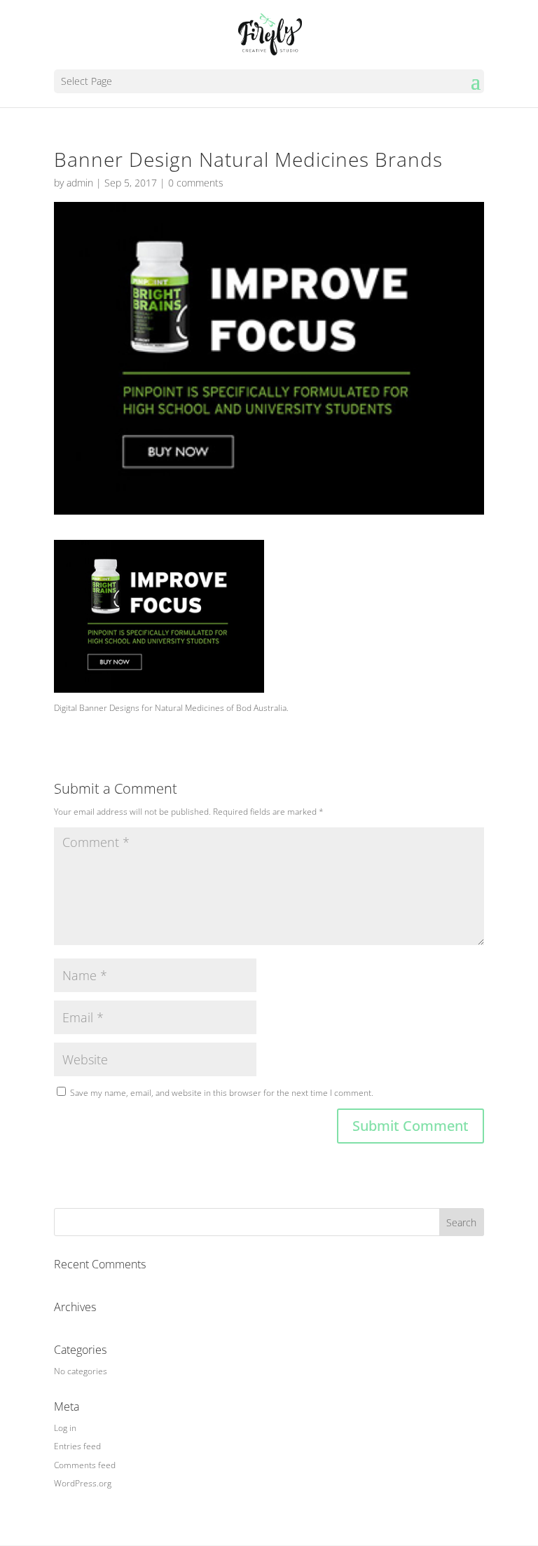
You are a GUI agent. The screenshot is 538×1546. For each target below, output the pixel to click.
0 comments (195, 182)
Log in (65, 1428)
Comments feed (85, 1465)
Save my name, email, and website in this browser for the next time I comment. (221, 1093)
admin (80, 182)
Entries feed (77, 1446)
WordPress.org (82, 1483)
